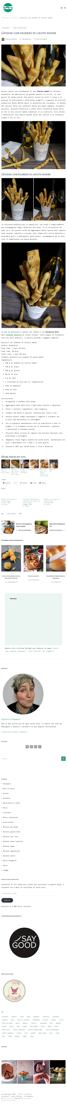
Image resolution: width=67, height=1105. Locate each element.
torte (57, 1033)
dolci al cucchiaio (23, 1020)
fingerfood (36, 1020)
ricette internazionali (35, 1030)
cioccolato (46, 1016)
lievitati (34, 1023)
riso (26, 1033)
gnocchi (25, 1023)
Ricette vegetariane (11, 851)
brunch (5, 793)
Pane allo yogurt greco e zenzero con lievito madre (15, 472)
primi (56, 1026)
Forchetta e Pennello (10, 719)
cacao (21, 1016)
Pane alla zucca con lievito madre (5, 471)
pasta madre (33, 1026)
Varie (5, 865)
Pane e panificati (20, 28)
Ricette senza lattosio (13, 841)
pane (20, 513)
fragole (53, 1020)
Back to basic (9, 788)
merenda (58, 1023)
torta (51, 1033)
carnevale (36, 1016)
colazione (56, 1016)
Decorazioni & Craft (11, 803)
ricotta (19, 1033)
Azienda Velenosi (14, 335)
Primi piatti (8, 822)
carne (28, 1016)
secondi (33, 1033)
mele (51, 1023)
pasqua (25, 1026)
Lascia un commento (41, 39)
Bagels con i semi (53, 470)
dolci (12, 1020)
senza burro (42, 1033)
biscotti (14, 1016)
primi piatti (6, 1030)
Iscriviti (7, 900)
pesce (49, 1026)
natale (12, 1026)
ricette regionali (8, 1033)
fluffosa (45, 1020)
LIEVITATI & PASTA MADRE (8, 1100)
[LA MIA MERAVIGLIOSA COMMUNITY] (24, 921)
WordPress (27, 1098)
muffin (4, 1026)
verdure (17, 1036)
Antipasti (6, 28)
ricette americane (19, 1030)
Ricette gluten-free (11, 832)
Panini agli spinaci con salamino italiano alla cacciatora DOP (44, 473)
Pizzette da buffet (33, 576)
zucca (31, 1036)
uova (3, 1036)
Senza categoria (9, 861)
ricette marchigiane (52, 1030)
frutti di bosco (7, 1023)
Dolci (5, 808)
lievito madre (11, 513)
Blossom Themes (9, 1098)
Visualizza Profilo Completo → (15, 732)
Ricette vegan (9, 846)
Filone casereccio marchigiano (24, 471)
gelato (18, 1023)
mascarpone (43, 1023)
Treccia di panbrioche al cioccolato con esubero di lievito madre (31, 500)
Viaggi (5, 870)
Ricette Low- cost (10, 837)
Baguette (32, 469)
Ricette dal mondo (10, 827)
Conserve (6, 798)
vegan (10, 1036)
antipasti (5, 1016)
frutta (61, 1020)
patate (43, 1026)
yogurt (25, 1036)
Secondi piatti (9, 856)
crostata (5, 1020)
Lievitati (7, 812)
